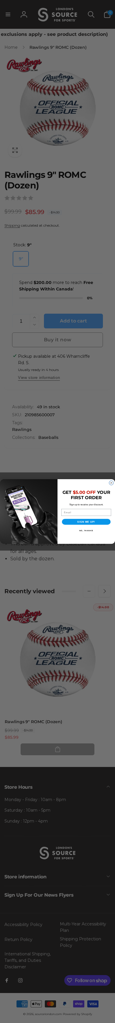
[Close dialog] (111, 483)
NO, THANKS (86, 531)
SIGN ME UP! (86, 522)
